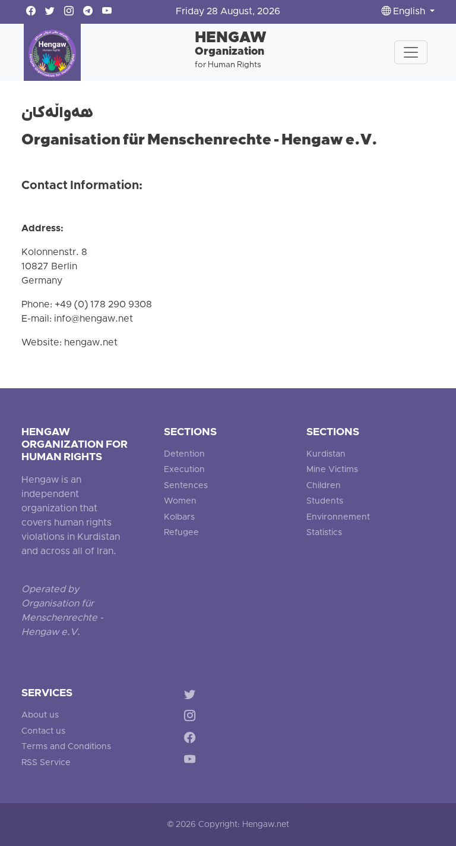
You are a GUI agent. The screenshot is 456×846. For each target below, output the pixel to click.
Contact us (43, 731)
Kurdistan (326, 454)
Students (324, 501)
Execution (184, 470)
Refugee (181, 533)
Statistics (324, 533)
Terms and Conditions (66, 747)
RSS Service (46, 763)
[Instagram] (192, 718)
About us (40, 715)
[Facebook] (192, 739)
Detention (184, 454)
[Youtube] (192, 761)
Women (180, 501)
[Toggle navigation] (411, 52)
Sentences (186, 486)
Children (323, 486)
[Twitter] (192, 696)
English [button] (409, 12)
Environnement (338, 517)
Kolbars (179, 517)
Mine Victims (332, 470)
